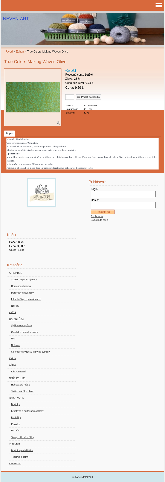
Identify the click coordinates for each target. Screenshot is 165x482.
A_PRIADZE (15, 273)
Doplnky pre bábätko (22, 450)
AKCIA (12, 312)
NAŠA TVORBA (17, 378)
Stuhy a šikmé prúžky (22, 437)
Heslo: (95, 200)
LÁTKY (12, 365)
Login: (94, 189)
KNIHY (12, 358)
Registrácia (97, 216)
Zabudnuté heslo (99, 220)
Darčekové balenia (21, 286)
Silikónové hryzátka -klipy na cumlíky (30, 351)
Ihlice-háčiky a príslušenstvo (26, 299)
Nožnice (15, 345)
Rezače (15, 430)
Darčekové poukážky (22, 292)
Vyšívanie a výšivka (21, 325)
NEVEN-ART (16, 18)
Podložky (16, 417)
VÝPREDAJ (15, 463)
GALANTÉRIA (16, 319)
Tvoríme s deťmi (19, 457)
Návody (15, 306)
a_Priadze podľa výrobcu (24, 279)
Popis (9, 133)
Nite (13, 338)
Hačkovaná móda (20, 384)
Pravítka (15, 424)
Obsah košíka (16, 250)
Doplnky (15, 404)
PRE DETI (14, 443)
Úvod (9, 51)
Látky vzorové (18, 371)
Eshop (20, 51)
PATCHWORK (16, 397)
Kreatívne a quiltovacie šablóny (27, 411)
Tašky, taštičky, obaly (22, 391)
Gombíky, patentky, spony (24, 332)
